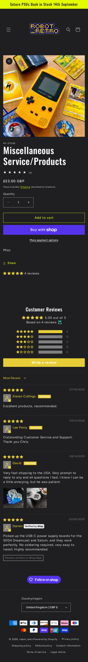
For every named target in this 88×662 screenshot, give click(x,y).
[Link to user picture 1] (13, 498)
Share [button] (11, 263)
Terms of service (36, 652)
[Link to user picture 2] (36, 498)
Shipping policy (21, 645)
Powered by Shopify (45, 639)
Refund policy (43, 645)
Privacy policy (70, 639)
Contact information (68, 645)
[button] (8, 29)
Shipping (25, 186)
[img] (13, 390)
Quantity (9, 193)
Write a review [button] (44, 362)
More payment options (44, 240)
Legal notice (58, 652)
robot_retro (26, 639)
